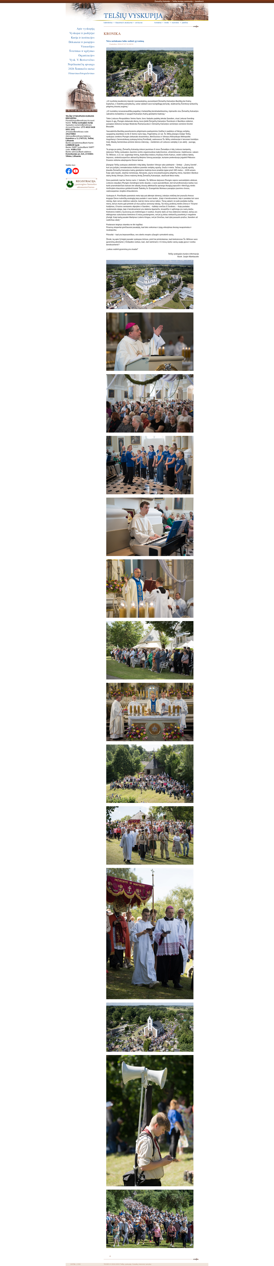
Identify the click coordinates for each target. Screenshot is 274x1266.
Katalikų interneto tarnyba (141, 1264)
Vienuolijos (88, 46)
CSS (79, 1264)
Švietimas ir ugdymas (82, 51)
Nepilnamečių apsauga (81, 64)
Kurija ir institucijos (83, 37)
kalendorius (108, 23)
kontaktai (157, 23)
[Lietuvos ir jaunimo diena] (149, 96)
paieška (185, 23)
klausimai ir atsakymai (123, 23)
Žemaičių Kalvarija (162, 1)
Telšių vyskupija (125, 1264)
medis (166, 23)
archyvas (139, 23)
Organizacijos (86, 55)
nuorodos (175, 23)
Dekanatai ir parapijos (82, 42)
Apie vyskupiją (86, 28)
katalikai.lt (199, 1)
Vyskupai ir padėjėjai (82, 33)
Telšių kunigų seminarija (182, 1)
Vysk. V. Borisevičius (82, 60)
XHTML (73, 1264)
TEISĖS (107, 1264)
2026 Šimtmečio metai (81, 68)
